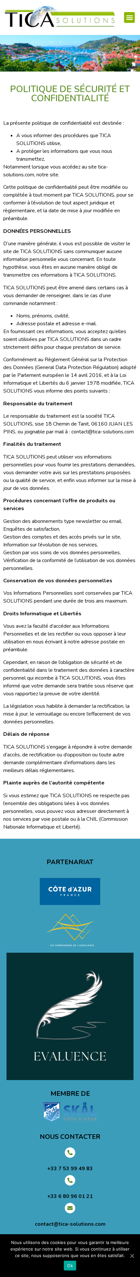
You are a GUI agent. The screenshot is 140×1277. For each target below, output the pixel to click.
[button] (129, 17)
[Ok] (132, 1256)
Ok (70, 1265)
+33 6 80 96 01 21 (70, 1196)
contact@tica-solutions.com (70, 1224)
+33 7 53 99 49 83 (70, 1168)
